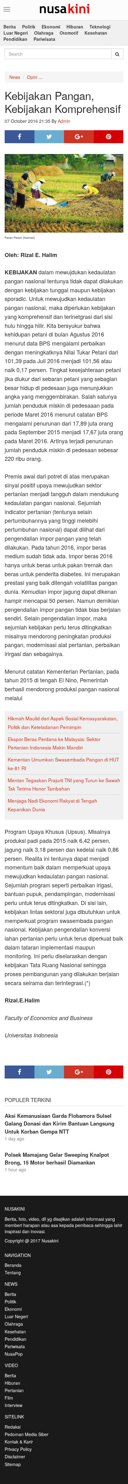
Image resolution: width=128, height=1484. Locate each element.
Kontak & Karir (19, 1442)
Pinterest (109, 136)
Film (9, 1398)
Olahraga (43, 33)
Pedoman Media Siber (26, 1434)
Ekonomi (51, 27)
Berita (9, 27)
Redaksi (13, 1427)
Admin (64, 121)
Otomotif (69, 33)
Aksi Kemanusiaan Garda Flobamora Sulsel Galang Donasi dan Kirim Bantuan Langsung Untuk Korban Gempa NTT (59, 1123)
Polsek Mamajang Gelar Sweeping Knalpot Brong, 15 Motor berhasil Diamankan (57, 1158)
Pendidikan (15, 39)
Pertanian (14, 1390)
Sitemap (13, 1464)
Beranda (13, 1265)
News (14, 77)
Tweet (49, 136)
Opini (32, 77)
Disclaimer (15, 1456)
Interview (13, 1405)
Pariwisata (44, 39)
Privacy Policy (18, 1449)
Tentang (13, 1272)
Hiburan (74, 27)
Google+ (79, 136)
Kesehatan (96, 33)
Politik (28, 27)
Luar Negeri (15, 33)
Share (19, 136)
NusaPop (14, 1354)
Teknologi (100, 27)
